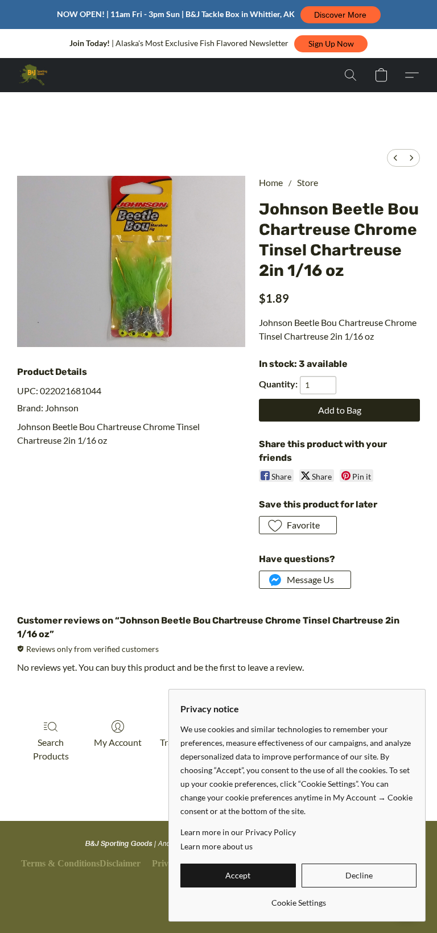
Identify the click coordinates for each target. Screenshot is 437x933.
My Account (118, 742)
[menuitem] (395, 158)
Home (271, 182)
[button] (340, 14)
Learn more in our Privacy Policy (238, 832)
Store (307, 182)
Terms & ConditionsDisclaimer (81, 863)
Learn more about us (216, 846)
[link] (298, 898)
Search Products (51, 749)
